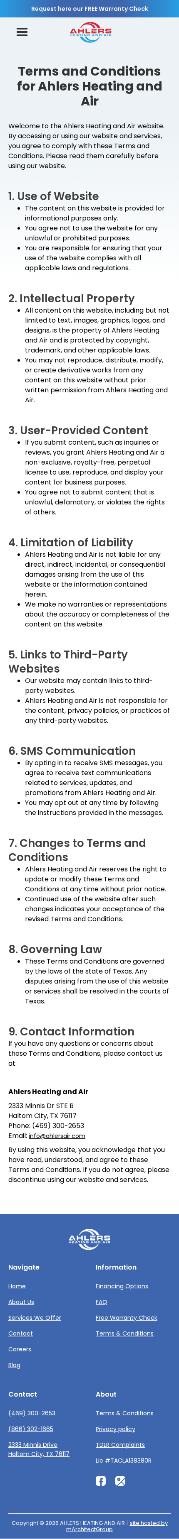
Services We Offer (34, 1318)
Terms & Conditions (125, 1333)
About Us (21, 1302)
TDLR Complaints (120, 1445)
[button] (22, 32)
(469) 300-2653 (31, 1413)
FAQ (101, 1302)
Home (17, 1286)
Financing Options (122, 1286)
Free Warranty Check (126, 1318)
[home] (91, 32)
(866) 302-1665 (30, 1429)
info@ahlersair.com (57, 1136)
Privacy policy (115, 1429)
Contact (20, 1333)
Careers (19, 1349)
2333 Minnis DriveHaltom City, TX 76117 (39, 1449)
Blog (14, 1365)
